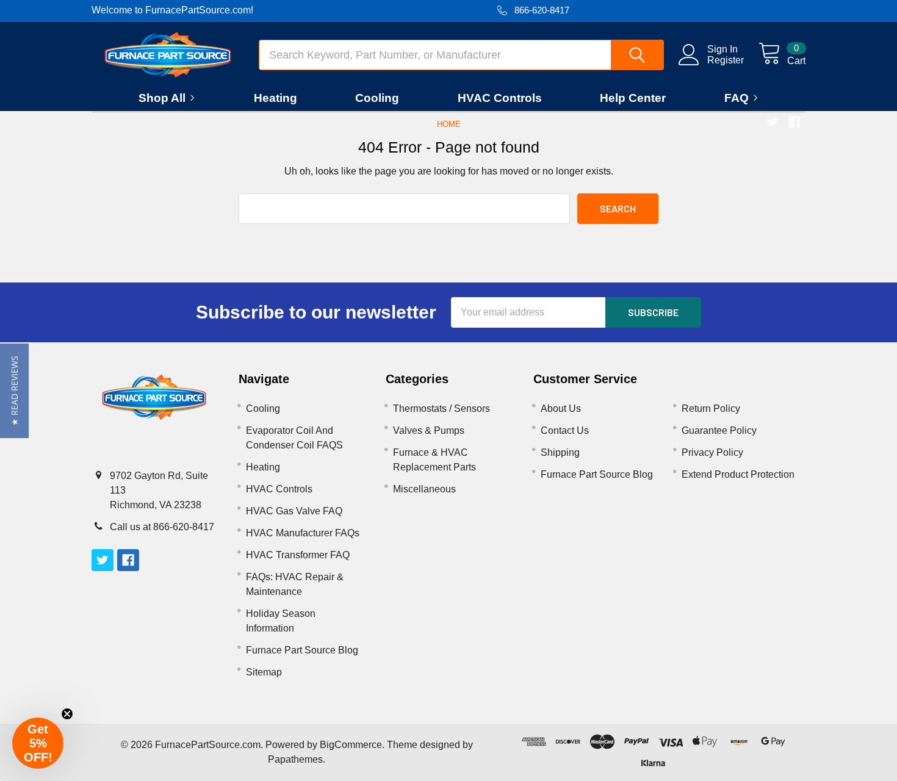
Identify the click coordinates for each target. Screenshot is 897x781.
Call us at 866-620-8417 (162, 527)
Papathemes (295, 759)
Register (725, 60)
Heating (275, 98)
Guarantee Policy (719, 430)
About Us (561, 408)
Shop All (162, 98)
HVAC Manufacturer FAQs (302, 533)
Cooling (377, 98)
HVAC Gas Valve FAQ (294, 511)
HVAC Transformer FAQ (298, 555)
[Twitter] (773, 122)
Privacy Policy (712, 452)
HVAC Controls (500, 98)
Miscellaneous (424, 489)
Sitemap (264, 672)
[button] (14, 391)
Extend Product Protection (738, 474)
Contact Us (565, 430)
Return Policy (711, 408)
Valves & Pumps (428, 430)
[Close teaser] (67, 714)
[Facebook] (794, 122)
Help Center (633, 98)
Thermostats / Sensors (441, 408)
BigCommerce (351, 745)
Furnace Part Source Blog (302, 650)
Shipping (560, 452)
